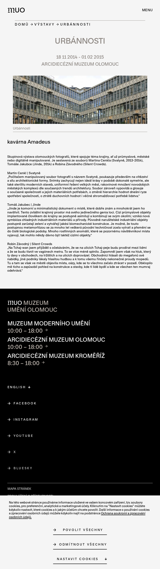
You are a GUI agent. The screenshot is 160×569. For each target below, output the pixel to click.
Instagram (26, 419)
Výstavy (44, 24)
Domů (22, 24)
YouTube (24, 435)
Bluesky (23, 468)
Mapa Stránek (19, 488)
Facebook (25, 403)
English (17, 387)
